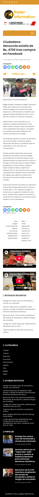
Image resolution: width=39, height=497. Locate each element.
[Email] (20, 67)
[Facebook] (5, 67)
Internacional (8, 362)
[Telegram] (16, 67)
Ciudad (13, 213)
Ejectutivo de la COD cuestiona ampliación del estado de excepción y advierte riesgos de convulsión (19, 317)
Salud (5, 374)
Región (5, 371)
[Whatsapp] (12, 67)
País (4, 368)
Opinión (6, 365)
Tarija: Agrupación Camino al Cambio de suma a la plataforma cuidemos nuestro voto (26, 231)
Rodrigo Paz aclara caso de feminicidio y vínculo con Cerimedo (18, 387)
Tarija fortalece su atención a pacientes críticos (18, 410)
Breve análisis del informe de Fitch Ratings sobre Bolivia (18, 415)
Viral (20, 494)
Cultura (5, 353)
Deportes (6, 356)
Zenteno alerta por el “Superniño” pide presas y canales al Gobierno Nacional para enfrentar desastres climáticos (19, 309)
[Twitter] (9, 67)
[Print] (24, 67)
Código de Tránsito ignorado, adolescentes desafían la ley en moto (19, 405)
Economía (6, 359)
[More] (28, 67)
